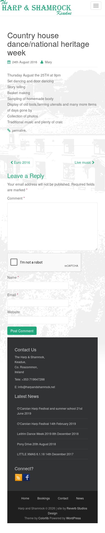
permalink (19, 130)
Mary (48, 62)
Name (13, 277)
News (80, 498)
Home (25, 498)
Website (13, 311)
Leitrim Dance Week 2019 (34, 433)
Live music (83, 162)
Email (12, 294)
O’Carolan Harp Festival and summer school (46, 408)
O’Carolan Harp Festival (33, 423)
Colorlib (43, 518)
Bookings (43, 498)
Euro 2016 (21, 162)
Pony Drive (24, 444)
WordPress (73, 518)
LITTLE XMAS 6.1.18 (31, 454)
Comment (16, 198)
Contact (63, 498)
